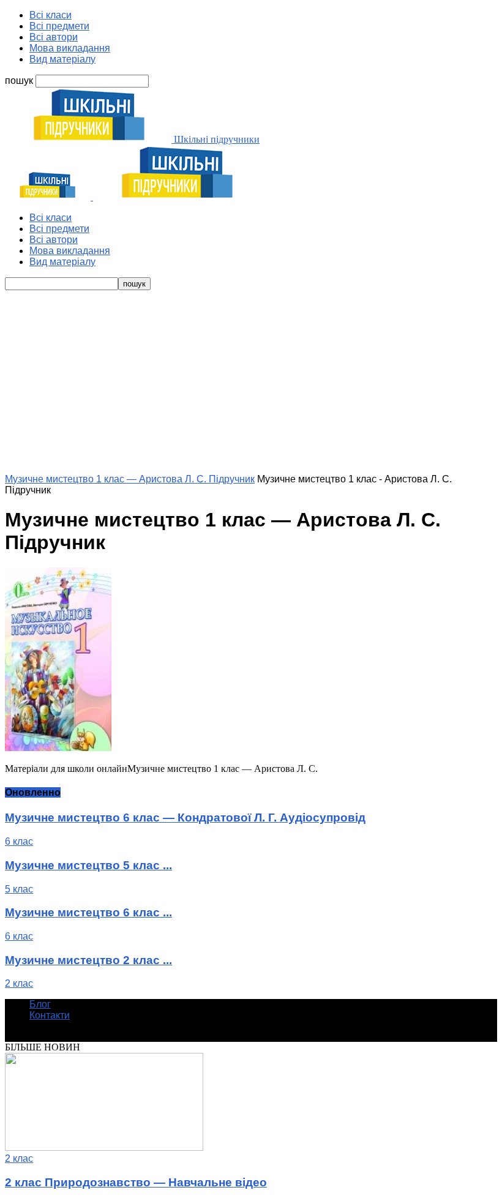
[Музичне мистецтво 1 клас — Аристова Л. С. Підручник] (58, 748)
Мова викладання (69, 48)
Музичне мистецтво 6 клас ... (88, 912)
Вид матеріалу (62, 59)
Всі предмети (59, 26)
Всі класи (50, 15)
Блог (40, 1004)
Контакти (49, 1015)
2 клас (19, 983)
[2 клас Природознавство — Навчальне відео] (104, 1147)
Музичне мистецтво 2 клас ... (88, 960)
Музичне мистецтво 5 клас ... (88, 865)
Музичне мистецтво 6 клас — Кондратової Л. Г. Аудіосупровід (185, 817)
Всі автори (53, 37)
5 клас (19, 889)
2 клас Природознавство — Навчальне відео (136, 1182)
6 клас (19, 841)
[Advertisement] (251, 382)
